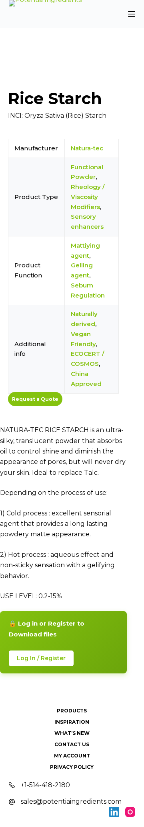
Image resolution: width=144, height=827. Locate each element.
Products (72, 711)
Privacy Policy (72, 767)
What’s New (72, 733)
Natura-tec (87, 148)
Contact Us (71, 744)
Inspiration (71, 722)
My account (72, 756)
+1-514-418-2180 (45, 785)
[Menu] (131, 14)
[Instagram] (130, 812)
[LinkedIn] (114, 812)
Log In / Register (41, 658)
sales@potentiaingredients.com (71, 801)
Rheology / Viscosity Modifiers (88, 197)
